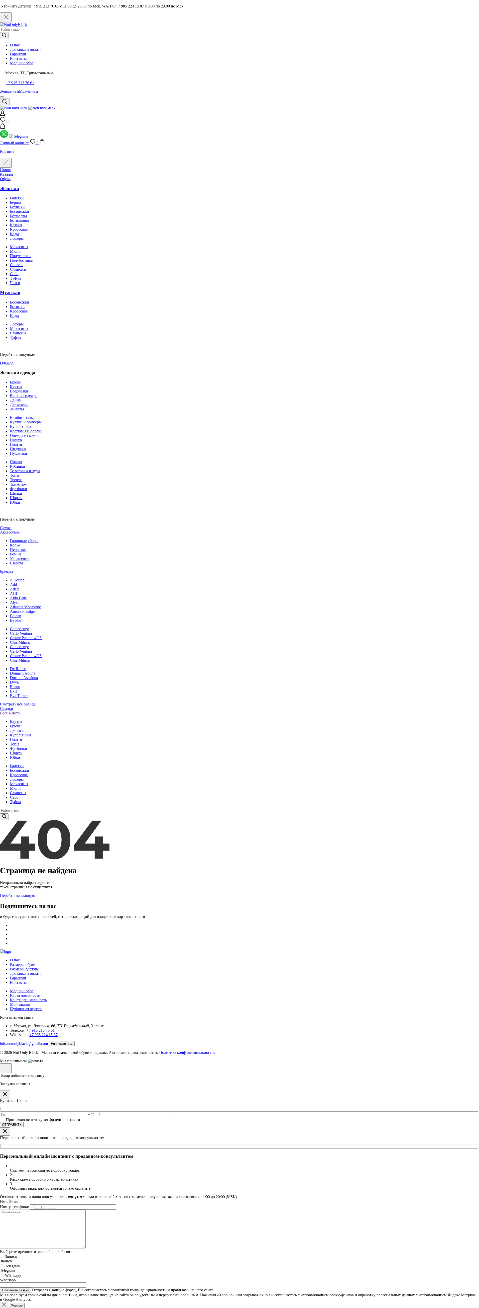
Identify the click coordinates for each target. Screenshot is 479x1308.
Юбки (15, 502)
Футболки (18, 489)
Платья (16, 444)
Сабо (14, 274)
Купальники (20, 426)
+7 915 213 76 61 (20, 83)
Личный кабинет (14, 143)
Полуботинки (21, 260)
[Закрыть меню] (6, 163)
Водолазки (19, 391)
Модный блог (21, 63)
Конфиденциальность (28, 1000)
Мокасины (19, 247)
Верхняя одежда (23, 395)
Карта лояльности (25, 995)
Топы (14, 475)
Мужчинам (28, 91)
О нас (15, 45)
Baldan (15, 616)
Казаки (16, 225)
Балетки (17, 198)
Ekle (13, 691)
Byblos (15, 620)
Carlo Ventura (21, 633)
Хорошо (17, 1305)
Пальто (16, 440)
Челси (15, 283)
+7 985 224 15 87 (43, 1035)
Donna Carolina (22, 673)
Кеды (14, 234)
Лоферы (17, 238)
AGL (14, 593)
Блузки (16, 387)
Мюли (15, 251)
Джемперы (19, 404)
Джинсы (17, 730)
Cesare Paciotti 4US (26, 638)
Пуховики (18, 453)
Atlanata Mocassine (25, 607)
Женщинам (9, 91)
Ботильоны (19, 220)
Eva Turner (19, 695)
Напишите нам (62, 1044)
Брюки (15, 382)
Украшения (19, 558)
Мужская (10, 292)
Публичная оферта (26, 1009)
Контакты (18, 58)
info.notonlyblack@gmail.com (24, 1043)
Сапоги (16, 265)
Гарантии (18, 54)
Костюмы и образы (26, 431)
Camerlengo (19, 629)
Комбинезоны (22, 417)
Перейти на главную (17, 895)
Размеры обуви (22, 964)
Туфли (15, 278)
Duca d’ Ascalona (24, 678)
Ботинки (17, 207)
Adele (14, 589)
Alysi (14, 602)
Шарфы (16, 563)
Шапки (16, 493)
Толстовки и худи (25, 471)
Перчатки (18, 549)
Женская (9, 188)
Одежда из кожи (24, 435)
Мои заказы (20, 1004)
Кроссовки (19, 229)
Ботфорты (18, 216)
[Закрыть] (5, 1094)
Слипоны (18, 269)
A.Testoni (17, 580)
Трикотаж (18, 484)
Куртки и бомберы (26, 422)
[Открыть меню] (2, 97)
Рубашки (17, 466)
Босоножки (19, 211)
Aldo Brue (18, 598)
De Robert (18, 669)
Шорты (16, 498)
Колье (15, 545)
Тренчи (16, 480)
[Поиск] (4, 35)
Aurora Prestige (22, 611)
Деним (15, 400)
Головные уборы (24, 541)
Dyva (14, 682)
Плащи (16, 462)
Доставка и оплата (25, 49)
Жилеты (17, 409)
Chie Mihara (20, 642)
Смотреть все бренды (18, 704)
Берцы (15, 202)
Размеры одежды (24, 969)
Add (13, 584)
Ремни (15, 554)
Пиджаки (18, 449)
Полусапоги (20, 256)
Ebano (15, 687)
